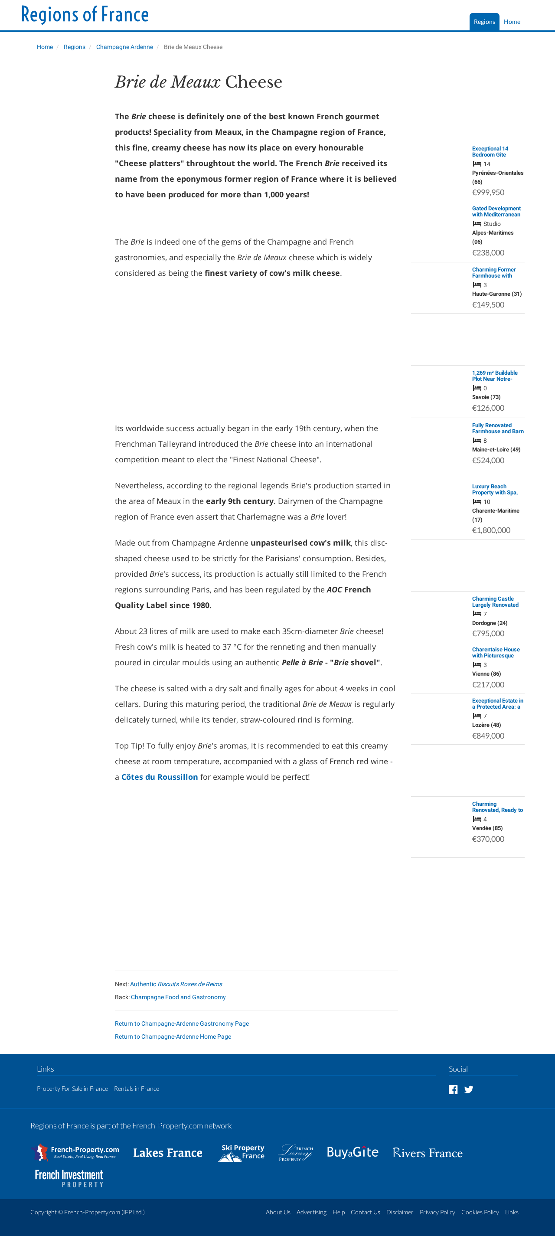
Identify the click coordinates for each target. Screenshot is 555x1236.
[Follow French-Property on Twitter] (468, 1089)
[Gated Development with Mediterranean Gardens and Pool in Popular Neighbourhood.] (439, 231)
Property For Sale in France (72, 1088)
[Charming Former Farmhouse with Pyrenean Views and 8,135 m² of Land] (439, 283)
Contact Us (365, 1212)
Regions (484, 21)
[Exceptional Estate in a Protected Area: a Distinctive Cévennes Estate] (439, 714)
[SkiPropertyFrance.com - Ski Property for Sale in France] (245, 1148)
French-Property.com (92, 1212)
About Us (278, 1212)
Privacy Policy (437, 1212)
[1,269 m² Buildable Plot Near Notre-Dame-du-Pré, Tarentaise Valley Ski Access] (439, 391)
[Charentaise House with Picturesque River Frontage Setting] (439, 663)
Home (512, 21)
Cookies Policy (480, 1212)
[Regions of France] (85, 16)
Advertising (311, 1212)
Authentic (176, 984)
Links (512, 1212)
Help (339, 1212)
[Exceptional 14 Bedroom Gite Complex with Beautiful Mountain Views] (439, 166)
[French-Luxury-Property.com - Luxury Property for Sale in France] (300, 1148)
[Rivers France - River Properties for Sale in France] (432, 1148)
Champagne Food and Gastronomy (178, 997)
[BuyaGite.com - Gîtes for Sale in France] (357, 1148)
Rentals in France (136, 1088)
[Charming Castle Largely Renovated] (439, 603)
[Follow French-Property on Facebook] (453, 1089)
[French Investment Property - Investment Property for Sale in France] (73, 1174)
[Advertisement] (66, 202)
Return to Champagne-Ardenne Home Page (173, 1036)
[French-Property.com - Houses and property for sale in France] (80, 1148)
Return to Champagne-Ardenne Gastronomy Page (182, 1023)
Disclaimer (400, 1212)
